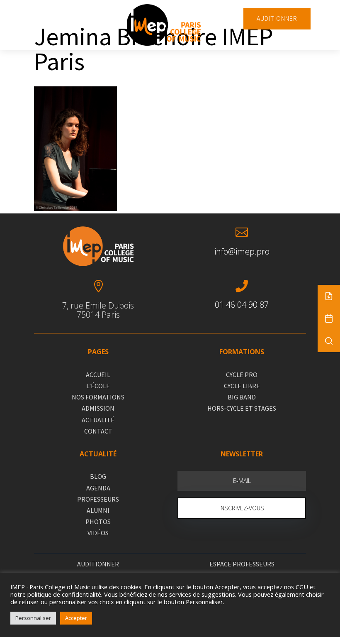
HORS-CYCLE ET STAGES (241, 408)
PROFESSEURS (98, 499)
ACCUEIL (98, 374)
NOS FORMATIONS (98, 397)
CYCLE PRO (241, 374)
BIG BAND (242, 397)
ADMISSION (98, 408)
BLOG (98, 476)
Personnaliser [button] (33, 618)
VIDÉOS (98, 533)
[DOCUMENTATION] (329, 296)
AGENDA (98, 488)
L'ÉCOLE (98, 386)
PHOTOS (98, 521)
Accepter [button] (76, 618)
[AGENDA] (329, 318)
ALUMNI (98, 510)
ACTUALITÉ (98, 420)
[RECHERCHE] (329, 341)
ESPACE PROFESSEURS (241, 564)
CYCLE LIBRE (242, 386)
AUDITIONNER (277, 18)
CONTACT (98, 431)
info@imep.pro (242, 251)
